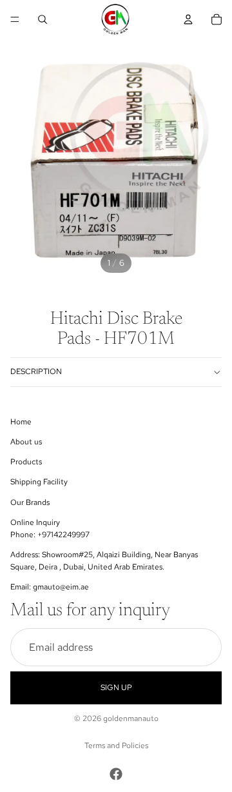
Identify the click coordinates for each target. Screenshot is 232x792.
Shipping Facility (39, 482)
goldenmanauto (131, 718)
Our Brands (30, 502)
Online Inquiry (35, 522)
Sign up (116, 687)
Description (36, 371)
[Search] (42, 19)
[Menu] (15, 19)
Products (26, 462)
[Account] (188, 19)
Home (21, 421)
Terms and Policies (116, 745)
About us (26, 442)
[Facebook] (116, 774)
